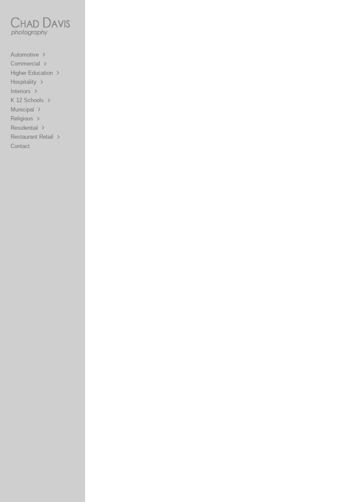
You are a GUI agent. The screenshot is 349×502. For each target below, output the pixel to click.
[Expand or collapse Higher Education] (58, 72)
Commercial (25, 63)
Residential (24, 128)
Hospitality (24, 82)
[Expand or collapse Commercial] (46, 63)
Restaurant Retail (32, 137)
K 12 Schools (27, 100)
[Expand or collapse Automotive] (44, 54)
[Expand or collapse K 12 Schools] (50, 100)
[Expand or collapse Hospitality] (42, 82)
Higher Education (32, 73)
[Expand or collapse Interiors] (36, 91)
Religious (22, 118)
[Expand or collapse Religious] (39, 118)
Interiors (21, 91)
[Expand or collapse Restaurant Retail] (59, 137)
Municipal (22, 109)
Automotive (25, 54)
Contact (20, 146)
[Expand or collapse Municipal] (40, 109)
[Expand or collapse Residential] (44, 127)
